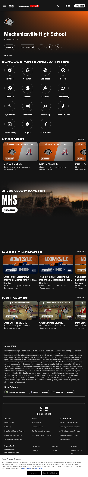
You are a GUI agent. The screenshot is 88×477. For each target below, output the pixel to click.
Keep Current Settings (50, 473)
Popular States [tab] (9, 449)
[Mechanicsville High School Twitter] (58, 47)
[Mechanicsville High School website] (41, 47)
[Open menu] (4, 6)
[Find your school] (58, 6)
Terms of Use (38, 469)
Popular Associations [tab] (11, 452)
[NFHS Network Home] (11, 6)
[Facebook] (38, 414)
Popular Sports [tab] (9, 446)
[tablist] (15, 449)
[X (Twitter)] (42, 414)
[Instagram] (46, 414)
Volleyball (36, 451)
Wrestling (74, 446)
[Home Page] (5, 55)
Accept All (34, 473)
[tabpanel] (58, 452)
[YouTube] (49, 414)
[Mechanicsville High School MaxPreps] (49, 47)
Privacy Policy (26, 469)
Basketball (36, 446)
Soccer (54, 451)
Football (55, 446)
